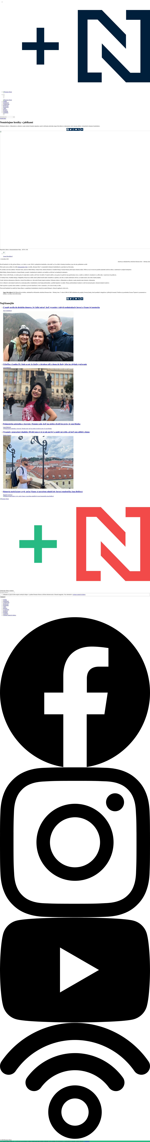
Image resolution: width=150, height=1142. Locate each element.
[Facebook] (67, 129)
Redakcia (5, 611)
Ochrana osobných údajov (9, 615)
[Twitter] (70, 129)
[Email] (76, 129)
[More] (82, 129)
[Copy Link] (78, 129)
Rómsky (5, 109)
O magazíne (6, 609)
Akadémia (5, 112)
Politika (5, 101)
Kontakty (5, 612)
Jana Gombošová (7, 310)
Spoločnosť (6, 102)
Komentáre (6, 107)
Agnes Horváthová (7, 256)
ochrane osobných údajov (79, 594)
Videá (4, 108)
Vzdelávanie (6, 104)
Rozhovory (6, 105)
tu (84, 1141)
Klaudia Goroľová (7, 494)
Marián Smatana (7, 435)
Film (1, 118)
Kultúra (4, 118)
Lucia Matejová (7, 367)
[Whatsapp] (73, 129)
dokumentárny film (22, 267)
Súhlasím (87, 1141)
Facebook (5, 111)
